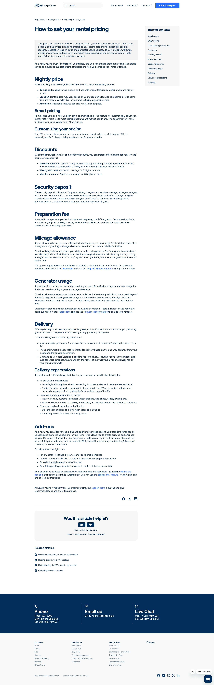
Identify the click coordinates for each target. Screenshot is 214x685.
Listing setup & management (73, 19)
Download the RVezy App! (82, 658)
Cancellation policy (116, 662)
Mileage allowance (156, 64)
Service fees (114, 658)
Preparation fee (154, 59)
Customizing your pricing (159, 45)
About (37, 649)
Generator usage (155, 68)
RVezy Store (40, 665)
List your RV (76, 649)
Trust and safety (115, 655)
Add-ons (152, 82)
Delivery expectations (157, 78)
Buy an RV (76, 652)
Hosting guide (53, 19)
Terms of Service (81, 676)
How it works (114, 645)
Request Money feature (99, 268)
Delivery (151, 73)
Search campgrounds (80, 655)
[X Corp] (129, 498)
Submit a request (167, 5)
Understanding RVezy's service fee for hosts (58, 554)
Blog (36, 652)
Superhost (76, 662)
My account (117, 5)
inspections (68, 268)
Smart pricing (153, 41)
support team (98, 488)
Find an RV (132, 5)
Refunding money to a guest (50, 570)
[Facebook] (123, 498)
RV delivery (114, 649)
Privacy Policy (68, 676)
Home (37, 645)
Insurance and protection (119, 652)
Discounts (152, 50)
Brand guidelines (41, 658)
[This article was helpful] (81, 524)
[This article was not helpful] (90, 524)
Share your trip (115, 665)
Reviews (38, 662)
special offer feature (108, 474)
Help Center (39, 19)
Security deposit (155, 54)
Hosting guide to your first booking (53, 560)
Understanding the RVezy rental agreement (57, 565)
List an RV (146, 5)
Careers (38, 655)
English (152, 642)
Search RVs (76, 645)
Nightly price (153, 36)
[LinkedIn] (135, 498)
